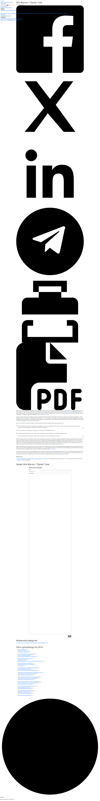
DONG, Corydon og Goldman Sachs (25, 693)
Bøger (4, 14)
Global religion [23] (38, 642)
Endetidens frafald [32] (30, 642)
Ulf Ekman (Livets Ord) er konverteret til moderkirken (28, 681)
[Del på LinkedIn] (50, 173)
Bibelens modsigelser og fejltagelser (14, 13)
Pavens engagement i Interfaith (24, 669)
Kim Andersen (3, 18)
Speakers (18, 460)
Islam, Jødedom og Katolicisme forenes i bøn (27, 673)
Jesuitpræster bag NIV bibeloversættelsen (47, 13)
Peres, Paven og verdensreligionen (25, 658)
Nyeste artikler (3, 2)
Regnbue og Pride (21, 659)
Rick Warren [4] (45, 642)
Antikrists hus (21, 665)
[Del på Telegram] (50, 241)
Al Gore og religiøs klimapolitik (24, 655)
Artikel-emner (3, 7)
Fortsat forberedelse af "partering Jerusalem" (27, 686)
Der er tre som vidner (35, 13)
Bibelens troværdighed (26, 13)
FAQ (1, 1)
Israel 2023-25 (3, 15)
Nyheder (5, 6)
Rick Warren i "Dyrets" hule (23, 652)
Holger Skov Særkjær (10, 18)
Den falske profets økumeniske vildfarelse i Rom (27, 670)
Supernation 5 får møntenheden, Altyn (25, 679)
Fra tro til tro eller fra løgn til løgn (62, 13)
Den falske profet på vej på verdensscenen (26, 654)
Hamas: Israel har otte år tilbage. (24, 695)
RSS (3, 1)
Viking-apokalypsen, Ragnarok (24, 687)
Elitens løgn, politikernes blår (24, 691)
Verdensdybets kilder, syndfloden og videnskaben (28, 667)
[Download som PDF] (50, 376)
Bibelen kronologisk (4, 19)
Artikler (2, 6)
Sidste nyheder (10, 2)
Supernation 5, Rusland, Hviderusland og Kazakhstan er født (30, 672)
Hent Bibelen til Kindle (12, 10)
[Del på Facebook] (50, 39)
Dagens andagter (14, 19)
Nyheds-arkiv (8, 15)
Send (70, 636)
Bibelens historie (4, 13)
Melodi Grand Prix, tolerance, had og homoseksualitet (28, 676)
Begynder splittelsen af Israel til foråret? (26, 690)
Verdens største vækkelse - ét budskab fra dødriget (28, 682)
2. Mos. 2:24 (69, 411)
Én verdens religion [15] (21, 642)
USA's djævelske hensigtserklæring (25, 688)
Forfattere (3, 17)
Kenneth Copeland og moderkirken (25, 684)
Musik (2, 14)
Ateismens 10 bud (21, 649)
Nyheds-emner (9, 7)
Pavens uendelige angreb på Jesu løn (25, 674)
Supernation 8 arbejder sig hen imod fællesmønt (27, 678)
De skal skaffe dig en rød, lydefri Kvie (25, 663)
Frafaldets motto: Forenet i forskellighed (26, 664)
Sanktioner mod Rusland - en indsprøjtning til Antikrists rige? (30, 661)
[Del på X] (50, 106)
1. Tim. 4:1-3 (53, 448)
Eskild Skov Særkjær (18, 18)
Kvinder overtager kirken (23, 650)
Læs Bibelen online (4, 10)
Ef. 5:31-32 (46, 414)
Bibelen (2, 9)
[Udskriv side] (50, 308)
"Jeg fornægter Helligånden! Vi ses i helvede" (27, 656)
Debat (19, 19)
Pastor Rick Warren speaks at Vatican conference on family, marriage (29, 458)
